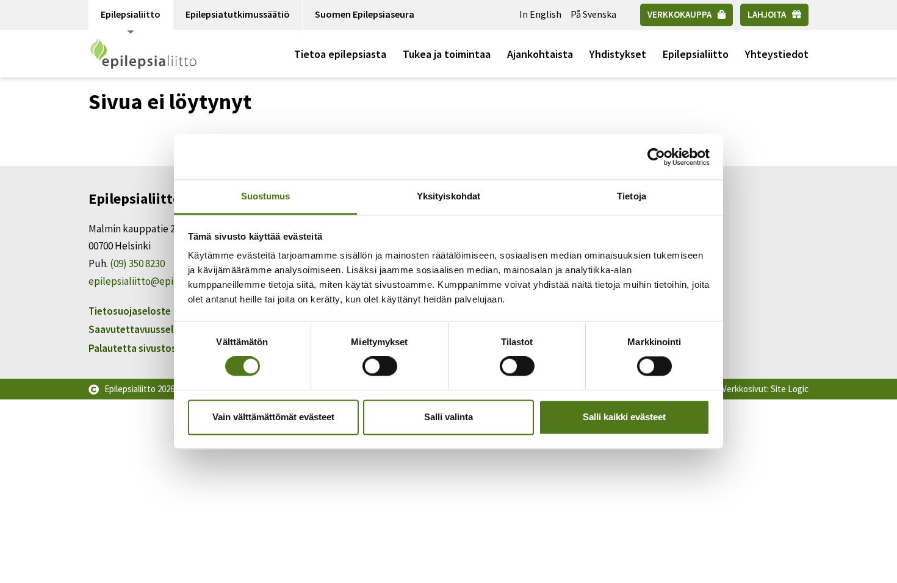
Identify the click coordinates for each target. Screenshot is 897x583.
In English (540, 14)
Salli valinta (448, 417)
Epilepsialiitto (130, 14)
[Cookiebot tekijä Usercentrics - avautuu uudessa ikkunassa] (656, 157)
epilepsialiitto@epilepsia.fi (147, 281)
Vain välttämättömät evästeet (273, 417)
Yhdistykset (617, 54)
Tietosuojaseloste (129, 311)
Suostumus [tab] (265, 196)
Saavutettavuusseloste (141, 329)
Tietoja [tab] (631, 196)
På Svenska (593, 14)
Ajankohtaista (540, 54)
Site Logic (790, 389)
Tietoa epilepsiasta (340, 54)
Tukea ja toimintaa (447, 54)
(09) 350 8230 (137, 263)
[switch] (379, 366)
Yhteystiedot (777, 54)
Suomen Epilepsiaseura (364, 14)
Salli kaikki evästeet (624, 417)
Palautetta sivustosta (137, 348)
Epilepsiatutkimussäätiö (238, 14)
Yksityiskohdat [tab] (448, 196)
